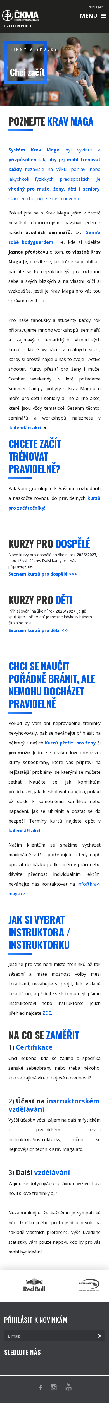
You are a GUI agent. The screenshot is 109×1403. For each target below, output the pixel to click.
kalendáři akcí (25, 428)
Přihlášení (96, 6)
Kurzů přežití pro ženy (70, 743)
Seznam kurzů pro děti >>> (38, 630)
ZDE (46, 1013)
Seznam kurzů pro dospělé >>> (42, 574)
